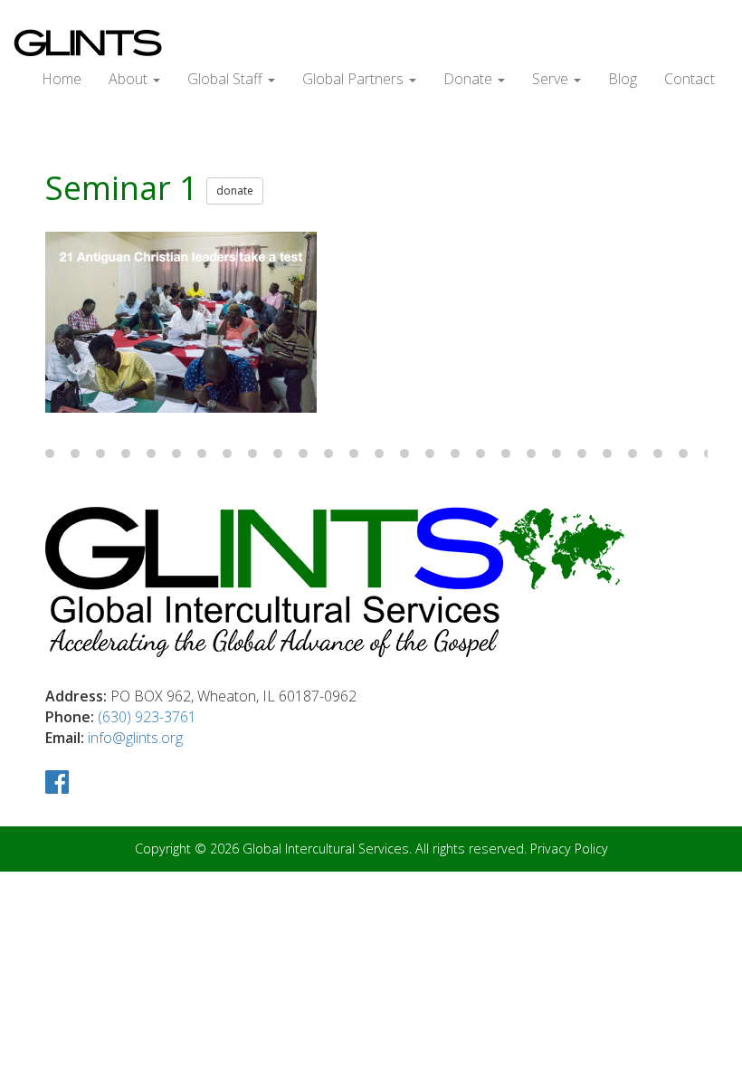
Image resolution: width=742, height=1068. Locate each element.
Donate (469, 79)
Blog (622, 79)
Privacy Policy (569, 848)
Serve (552, 79)
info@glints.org (135, 738)
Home (61, 79)
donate (234, 190)
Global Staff (226, 79)
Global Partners (354, 79)
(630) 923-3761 (147, 717)
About (130, 79)
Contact (689, 79)
